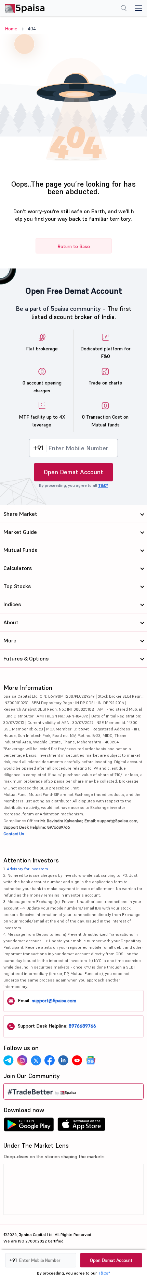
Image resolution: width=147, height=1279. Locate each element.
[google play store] (28, 1126)
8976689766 (82, 1026)
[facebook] (49, 1060)
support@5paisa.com (54, 1001)
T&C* (103, 485)
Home (11, 29)
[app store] (81, 1126)
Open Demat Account (73, 472)
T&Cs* (104, 1273)
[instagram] (22, 1060)
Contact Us (13, 833)
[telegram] (8, 1060)
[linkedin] (63, 1060)
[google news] (90, 1060)
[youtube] (77, 1060)
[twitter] (36, 1060)
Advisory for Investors (27, 868)
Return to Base (73, 246)
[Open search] (124, 8)
